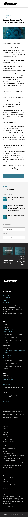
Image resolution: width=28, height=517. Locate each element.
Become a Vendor (7, 483)
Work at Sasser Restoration (9, 478)
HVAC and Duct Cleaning (9, 460)
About (4, 474)
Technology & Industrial (8, 441)
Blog (7, 9)
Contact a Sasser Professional (13, 176)
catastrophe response (8, 453)
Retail (4, 430)
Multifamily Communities (8, 436)
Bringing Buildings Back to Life (10, 17)
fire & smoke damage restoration (11, 452)
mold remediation (7, 450)
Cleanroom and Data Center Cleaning (12, 458)
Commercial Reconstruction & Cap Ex (12, 465)
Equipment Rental (7, 464)
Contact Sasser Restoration (9, 485)
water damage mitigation (9, 448)
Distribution (5, 429)
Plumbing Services (7, 467)
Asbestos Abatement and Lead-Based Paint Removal (13, 456)
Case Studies (6, 481)
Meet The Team (6, 476)
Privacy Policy (6, 487)
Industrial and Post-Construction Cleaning (13, 462)
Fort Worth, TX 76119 (8, 379)
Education (5, 434)
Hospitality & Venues (8, 439)
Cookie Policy (6, 488)
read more (8, 256)
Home (4, 9)
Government (6, 438)
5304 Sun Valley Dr (7, 378)
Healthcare (5, 432)
